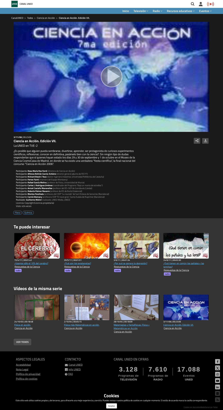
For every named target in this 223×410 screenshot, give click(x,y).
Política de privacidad (28, 374)
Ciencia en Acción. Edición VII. (74, 18)
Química (28, 212)
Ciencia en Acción (46, 18)
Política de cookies (26, 379)
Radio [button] (156, 11)
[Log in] (201, 4)
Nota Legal (22, 369)
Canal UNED (76, 365)
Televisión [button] (139, 11)
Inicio (125, 11)
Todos (30, 18)
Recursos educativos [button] (180, 11)
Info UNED (75, 369)
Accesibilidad (23, 365)
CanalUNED (17, 18)
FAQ (70, 374)
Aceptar (111, 405)
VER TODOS (22, 342)
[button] (208, 251)
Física (17, 212)
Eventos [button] (204, 11)
